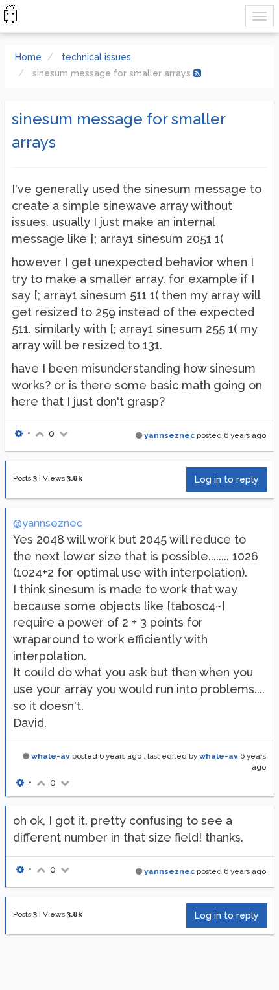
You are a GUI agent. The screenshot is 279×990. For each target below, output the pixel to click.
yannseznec (169, 435)
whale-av (50, 756)
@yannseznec (47, 523)
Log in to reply (227, 479)
